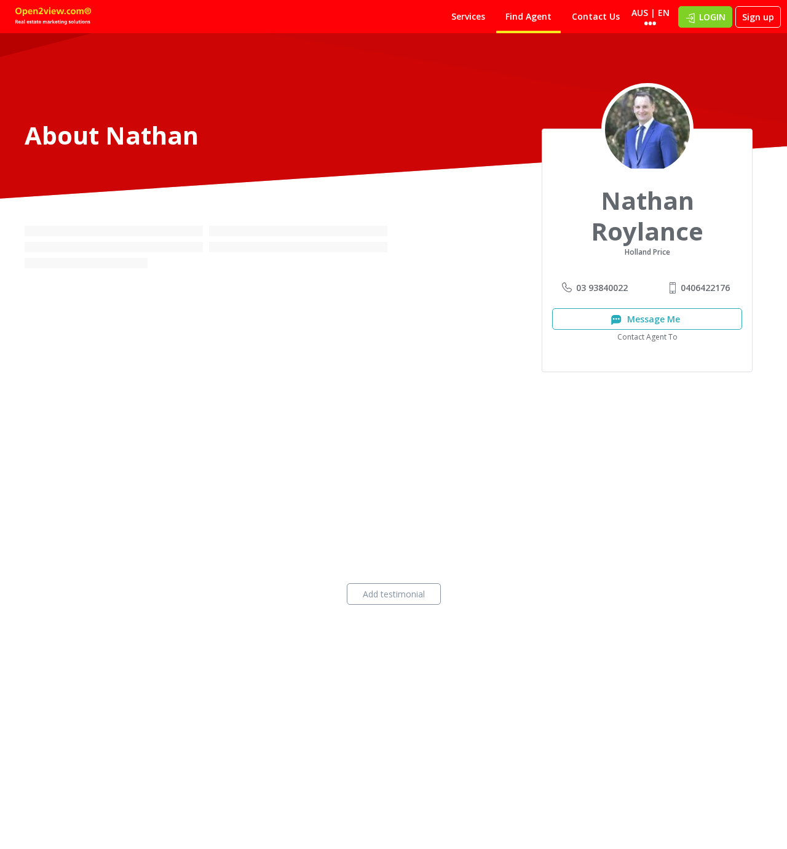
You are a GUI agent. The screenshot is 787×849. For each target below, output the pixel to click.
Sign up (758, 17)
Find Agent (528, 16)
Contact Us (596, 16)
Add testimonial (394, 594)
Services (468, 16)
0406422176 (705, 287)
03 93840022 (602, 287)
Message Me (652, 319)
